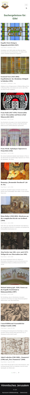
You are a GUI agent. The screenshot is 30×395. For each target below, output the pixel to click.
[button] (26, 8)
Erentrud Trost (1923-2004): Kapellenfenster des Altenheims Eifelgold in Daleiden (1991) (14, 79)
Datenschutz (23, 392)
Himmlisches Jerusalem (15, 385)
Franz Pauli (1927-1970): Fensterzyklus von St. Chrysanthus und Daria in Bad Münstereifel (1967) (14, 115)
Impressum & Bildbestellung (10, 392)
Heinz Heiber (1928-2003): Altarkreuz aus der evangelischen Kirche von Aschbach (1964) (15, 218)
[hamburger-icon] (26, 5)
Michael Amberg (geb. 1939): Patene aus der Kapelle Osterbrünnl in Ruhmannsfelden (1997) (14, 290)
